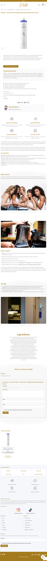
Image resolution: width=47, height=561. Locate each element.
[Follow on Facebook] (0, 554)
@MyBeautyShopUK (18, 513)
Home (2, 9)
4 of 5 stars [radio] (12, 387)
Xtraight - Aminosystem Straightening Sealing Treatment (30, 264)
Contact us (4, 527)
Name (4, 399)
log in (16, 77)
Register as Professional (29, 529)
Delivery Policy (27, 525)
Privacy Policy (27, 518)
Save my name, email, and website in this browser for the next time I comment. (18, 409)
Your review (5, 389)
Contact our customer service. (14, 109)
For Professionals (11, 9)
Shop (5, 9)
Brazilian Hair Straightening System (23, 9)
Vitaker (6, 98)
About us (3, 522)
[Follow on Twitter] (4, 554)
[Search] (4, 5)
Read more (8, 456)
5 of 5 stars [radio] (16, 387)
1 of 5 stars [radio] (3, 387)
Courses (3, 525)
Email (4, 404)
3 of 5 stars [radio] (7, 387)
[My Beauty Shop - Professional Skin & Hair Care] (23, 5)
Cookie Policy (27, 522)
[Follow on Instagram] (2, 554)
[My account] (39, 5)
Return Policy (27, 527)
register (40, 74)
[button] (1, 4)
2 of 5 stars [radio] (5, 387)
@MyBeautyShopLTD (30, 513)
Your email (2, 538)
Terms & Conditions (28, 520)
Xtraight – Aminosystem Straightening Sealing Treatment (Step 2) (8, 449)
